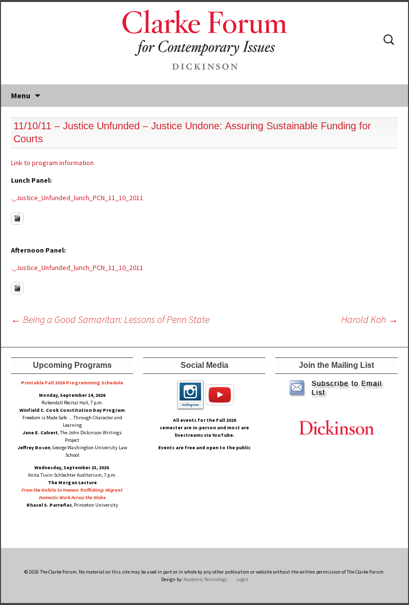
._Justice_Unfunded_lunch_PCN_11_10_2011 (77, 197)
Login (242, 579)
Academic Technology (205, 579)
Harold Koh (369, 319)
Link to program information (52, 162)
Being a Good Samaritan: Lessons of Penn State (110, 319)
